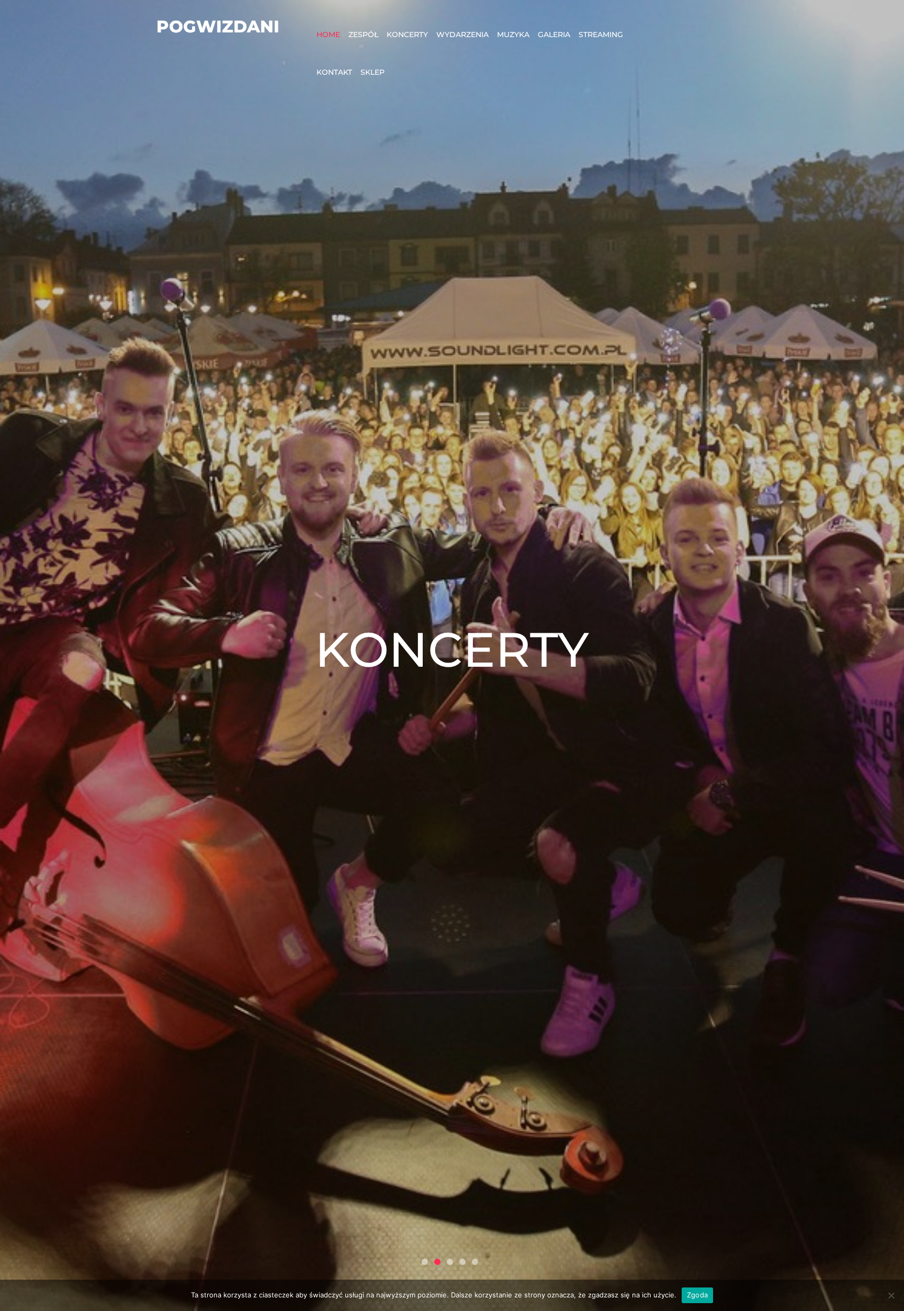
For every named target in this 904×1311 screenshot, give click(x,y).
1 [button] (425, 1262)
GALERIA (554, 34)
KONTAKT (334, 72)
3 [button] (450, 1262)
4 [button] (462, 1262)
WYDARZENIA (462, 34)
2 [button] (437, 1262)
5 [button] (475, 1262)
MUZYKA (513, 34)
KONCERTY (407, 34)
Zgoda (697, 1295)
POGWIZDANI (217, 26)
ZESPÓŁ (363, 34)
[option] (452, 655)
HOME (328, 34)
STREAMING (601, 34)
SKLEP (372, 72)
